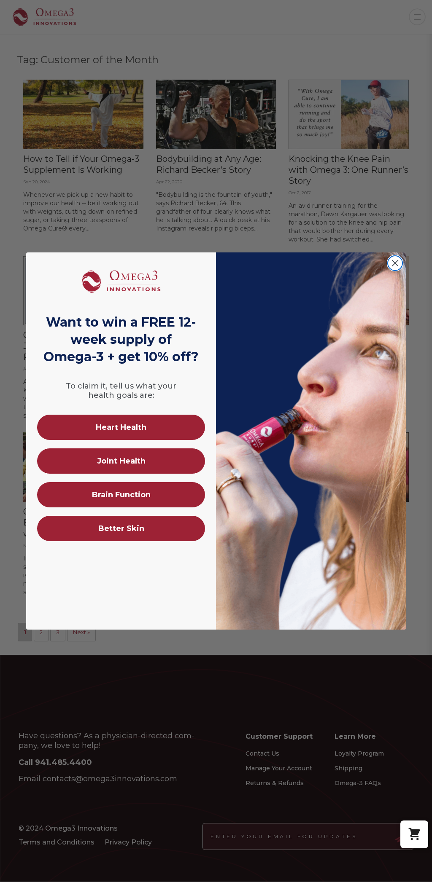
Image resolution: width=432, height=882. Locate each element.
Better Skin (121, 528)
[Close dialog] (395, 263)
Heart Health (121, 427)
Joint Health (121, 461)
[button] (414, 834)
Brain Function (121, 494)
